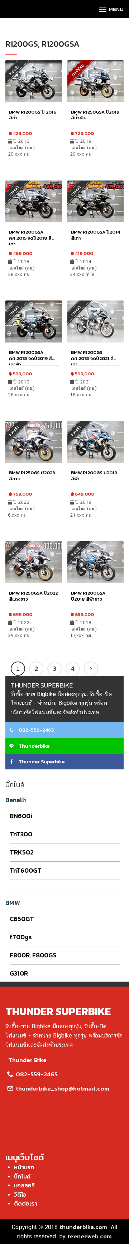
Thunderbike (33, 746)
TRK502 (22, 852)
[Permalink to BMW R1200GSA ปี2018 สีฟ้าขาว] (95, 561)
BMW (12, 903)
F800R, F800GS (33, 955)
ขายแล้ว (76, 190)
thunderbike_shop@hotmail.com (61, 1088)
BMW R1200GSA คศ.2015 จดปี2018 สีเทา (30, 238)
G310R (19, 973)
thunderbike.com (83, 1227)
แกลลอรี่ (24, 1185)
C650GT (22, 919)
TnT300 (21, 834)
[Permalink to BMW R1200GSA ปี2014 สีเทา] (95, 200)
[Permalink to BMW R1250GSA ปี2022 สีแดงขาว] (33, 561)
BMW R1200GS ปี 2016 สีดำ (32, 115)
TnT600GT (26, 870)
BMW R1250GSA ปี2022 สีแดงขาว (33, 596)
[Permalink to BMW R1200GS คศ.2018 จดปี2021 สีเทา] (95, 321)
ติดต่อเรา (25, 1203)
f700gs (21, 937)
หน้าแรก (24, 1167)
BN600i (21, 816)
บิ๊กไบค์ (22, 1176)
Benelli (15, 800)
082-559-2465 (36, 730)
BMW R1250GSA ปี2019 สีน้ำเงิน (95, 115)
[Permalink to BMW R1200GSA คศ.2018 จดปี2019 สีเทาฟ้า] (33, 321)
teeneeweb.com (89, 1236)
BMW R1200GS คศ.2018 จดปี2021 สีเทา (92, 358)
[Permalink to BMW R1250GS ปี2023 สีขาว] (33, 441)
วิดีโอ (20, 1194)
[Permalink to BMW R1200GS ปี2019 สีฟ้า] (95, 441)
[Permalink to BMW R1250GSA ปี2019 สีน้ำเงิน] (95, 80)
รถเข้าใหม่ (77, 70)
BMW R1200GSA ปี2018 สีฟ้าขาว (88, 596)
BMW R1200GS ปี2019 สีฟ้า (94, 475)
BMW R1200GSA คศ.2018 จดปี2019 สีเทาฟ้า (30, 358)
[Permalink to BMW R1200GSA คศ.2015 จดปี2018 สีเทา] (33, 200)
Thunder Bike (27, 1060)
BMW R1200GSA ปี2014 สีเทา (95, 235)
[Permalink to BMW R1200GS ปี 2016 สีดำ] (33, 80)
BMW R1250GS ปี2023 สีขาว (32, 475)
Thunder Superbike (41, 761)
